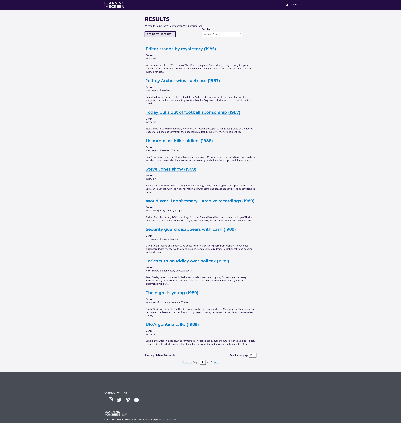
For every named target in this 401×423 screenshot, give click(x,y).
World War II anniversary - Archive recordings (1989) (200, 200)
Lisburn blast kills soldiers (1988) (179, 140)
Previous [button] (187, 362)
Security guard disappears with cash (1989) (191, 229)
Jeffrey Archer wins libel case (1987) (183, 80)
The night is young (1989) (172, 292)
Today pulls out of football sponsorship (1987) (193, 112)
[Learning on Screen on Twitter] (119, 400)
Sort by (206, 29)
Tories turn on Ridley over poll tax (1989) (187, 260)
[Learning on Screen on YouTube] (136, 400)
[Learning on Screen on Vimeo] (128, 400)
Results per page (239, 355)
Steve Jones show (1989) (171, 169)
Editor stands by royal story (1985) (181, 48)
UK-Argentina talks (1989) (172, 324)
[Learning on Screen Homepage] (114, 4)
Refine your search (160, 34)
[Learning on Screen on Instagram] (110, 399)
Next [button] (216, 362)
